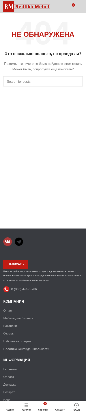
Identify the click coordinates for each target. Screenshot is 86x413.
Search (76, 81)
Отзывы (8, 333)
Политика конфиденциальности (26, 349)
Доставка (9, 384)
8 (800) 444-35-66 (24, 289)
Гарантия (10, 369)
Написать (16, 264)
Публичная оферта (17, 341)
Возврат (9, 392)
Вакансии (10, 326)
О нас (7, 310)
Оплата (8, 376)
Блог (6, 399)
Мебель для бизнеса (18, 318)
